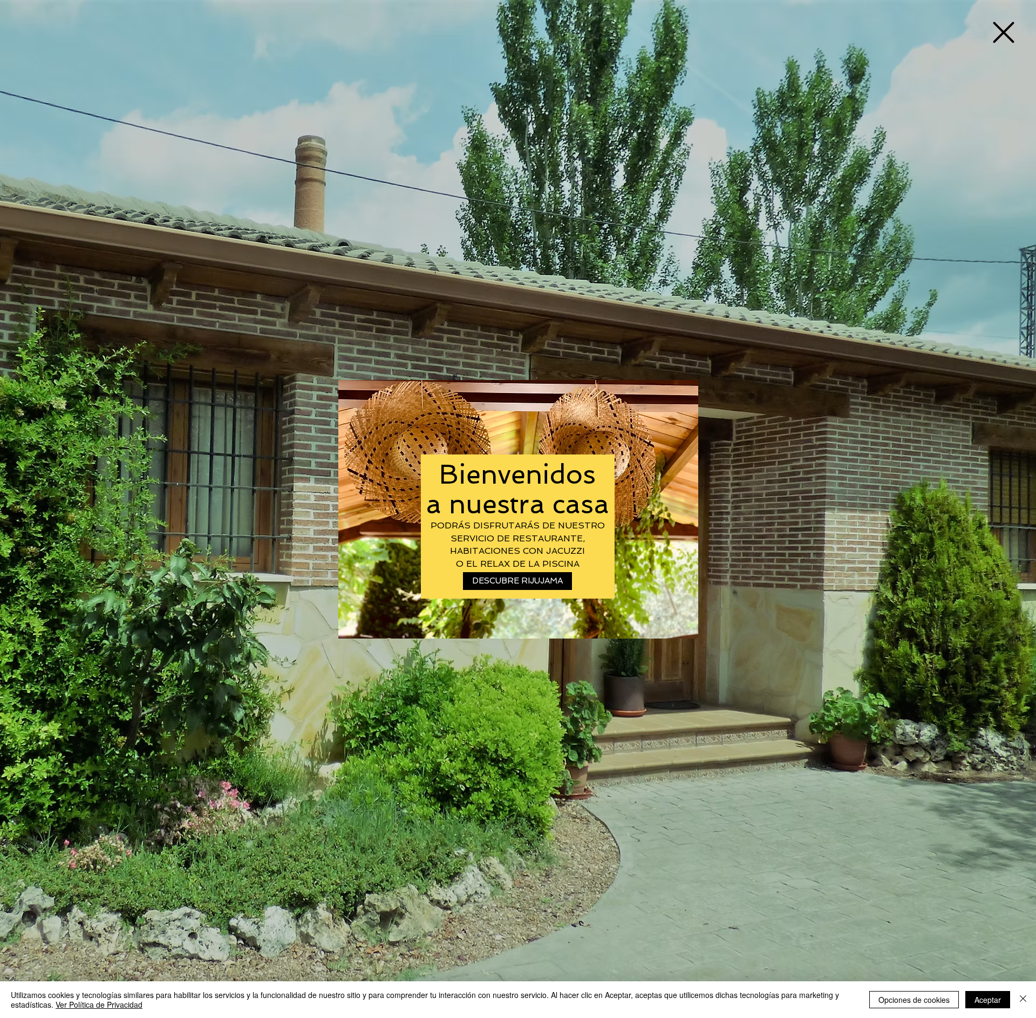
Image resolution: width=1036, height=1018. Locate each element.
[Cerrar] (1023, 999)
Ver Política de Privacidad (99, 1004)
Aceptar (987, 999)
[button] (1003, 32)
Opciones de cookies (914, 999)
